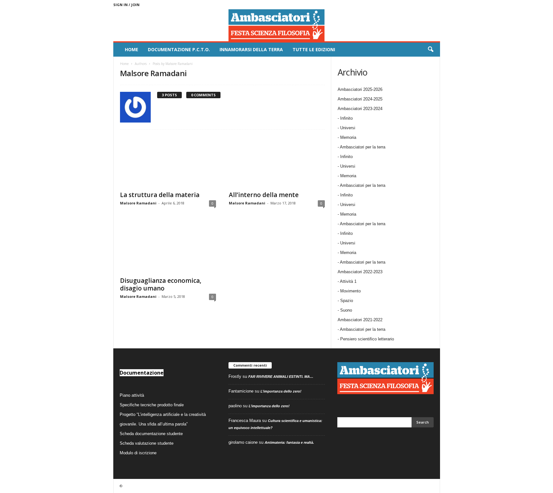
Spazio (346, 300)
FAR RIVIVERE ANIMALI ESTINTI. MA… (280, 376)
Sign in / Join (126, 4)
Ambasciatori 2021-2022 (360, 319)
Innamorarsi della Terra (251, 49)
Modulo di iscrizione (138, 452)
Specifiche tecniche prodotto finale (152, 404)
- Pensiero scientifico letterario (366, 339)
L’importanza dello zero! (280, 391)
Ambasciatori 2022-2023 (360, 271)
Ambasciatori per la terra (362, 329)
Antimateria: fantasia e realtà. (289, 442)
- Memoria (347, 137)
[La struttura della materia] (168, 161)
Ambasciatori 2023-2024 (360, 108)
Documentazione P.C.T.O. (179, 49)
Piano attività (132, 395)
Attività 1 (348, 281)
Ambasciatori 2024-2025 (360, 99)
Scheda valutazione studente (146, 443)
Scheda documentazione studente (151, 433)
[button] (430, 50)
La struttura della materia (159, 195)
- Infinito (345, 118)
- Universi (346, 127)
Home (131, 49)
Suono (346, 310)
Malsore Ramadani (138, 203)
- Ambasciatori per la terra (361, 147)
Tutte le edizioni (314, 49)
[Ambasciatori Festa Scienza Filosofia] (276, 25)
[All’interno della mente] (277, 161)
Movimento (350, 291)
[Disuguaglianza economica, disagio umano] (168, 247)
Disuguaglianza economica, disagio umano (160, 284)
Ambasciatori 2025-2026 (360, 89)
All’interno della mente (264, 195)
